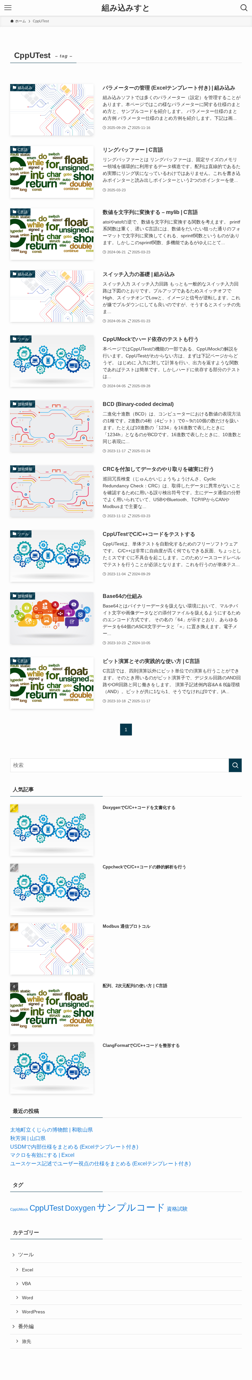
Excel (27, 1269)
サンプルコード (131, 1207)
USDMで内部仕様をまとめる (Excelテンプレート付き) (74, 1147)
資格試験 (177, 1209)
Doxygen (80, 1208)
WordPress (33, 1311)
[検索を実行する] (235, 765)
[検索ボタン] (244, 8)
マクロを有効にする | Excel (42, 1155)
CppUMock (19, 1209)
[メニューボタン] (8, 8)
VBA (26, 1283)
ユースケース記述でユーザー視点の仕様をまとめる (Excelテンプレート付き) (100, 1163)
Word (27, 1297)
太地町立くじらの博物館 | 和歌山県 (51, 1130)
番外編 (26, 1326)
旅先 (26, 1341)
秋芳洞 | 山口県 (28, 1138)
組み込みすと (126, 8)
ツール (26, 1254)
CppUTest (47, 1207)
